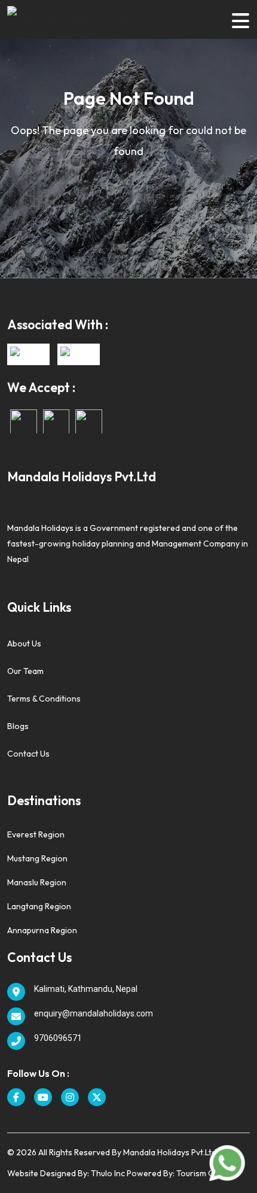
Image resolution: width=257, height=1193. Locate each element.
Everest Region (36, 834)
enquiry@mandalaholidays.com (93, 1013)
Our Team (25, 671)
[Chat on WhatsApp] (227, 1162)
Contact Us (28, 753)
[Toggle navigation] (240, 19)
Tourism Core (202, 1173)
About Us (24, 643)
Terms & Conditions (44, 698)
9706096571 (58, 1038)
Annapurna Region (42, 930)
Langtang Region (39, 906)
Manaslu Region (36, 882)
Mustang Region (37, 858)
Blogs (18, 726)
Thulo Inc (107, 1173)
